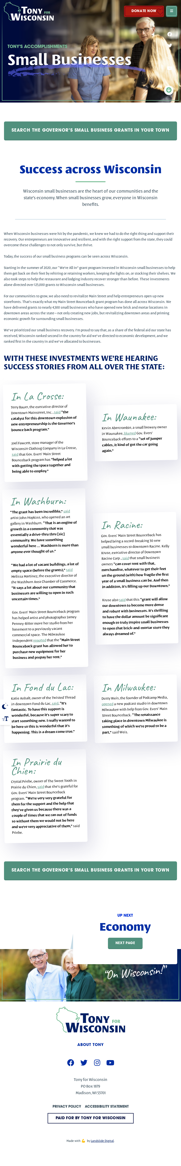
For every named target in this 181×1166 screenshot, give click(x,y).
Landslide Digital (102, 1141)
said (57, 412)
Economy (125, 926)
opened (107, 704)
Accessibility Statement (107, 1107)
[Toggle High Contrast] (5, 706)
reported (39, 640)
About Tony (90, 1045)
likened (130, 433)
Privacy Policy (67, 1107)
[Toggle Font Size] (5, 718)
